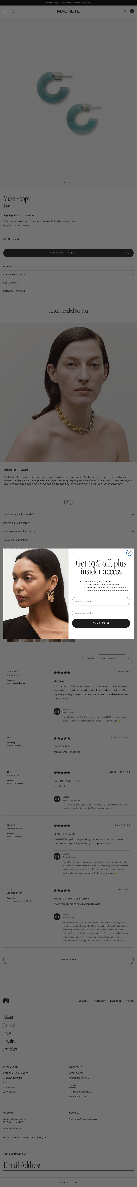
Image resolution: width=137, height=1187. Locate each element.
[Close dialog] (129, 553)
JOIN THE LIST (101, 623)
